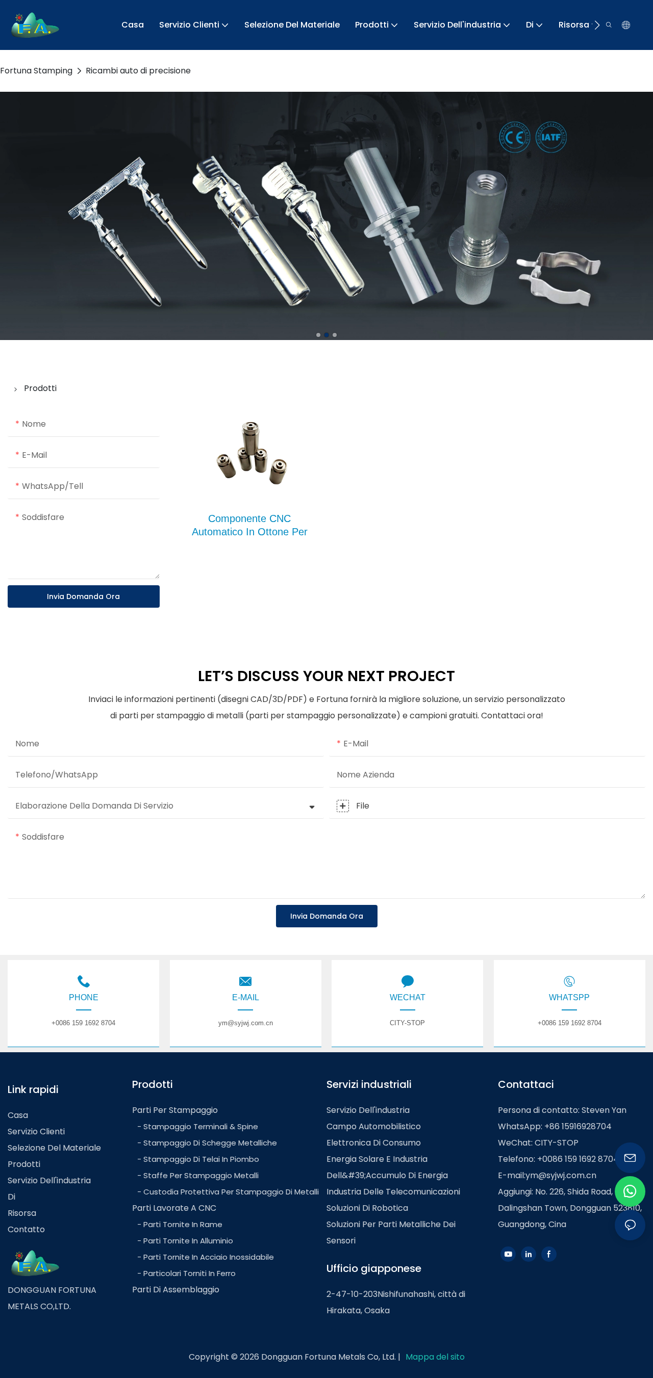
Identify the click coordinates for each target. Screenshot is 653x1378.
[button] (597, 25)
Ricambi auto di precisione (138, 70)
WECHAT (407, 997)
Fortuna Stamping (36, 70)
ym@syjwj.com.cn (560, 1175)
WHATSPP (569, 997)
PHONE (83, 997)
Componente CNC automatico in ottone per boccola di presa (250, 532)
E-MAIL (245, 997)
